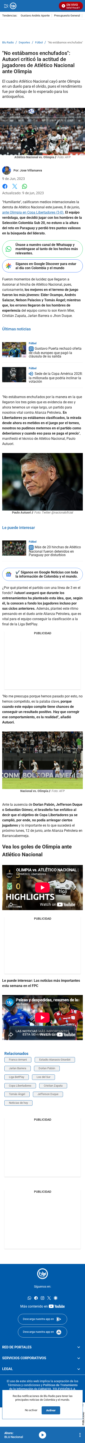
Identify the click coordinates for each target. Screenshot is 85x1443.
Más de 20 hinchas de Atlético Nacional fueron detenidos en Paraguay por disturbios (55, 551)
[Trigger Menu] (6, 5)
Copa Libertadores (20, 1085)
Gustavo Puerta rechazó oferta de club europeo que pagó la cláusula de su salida (55, 353)
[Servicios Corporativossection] (79, 1358)
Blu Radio (8, 42)
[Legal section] (79, 1369)
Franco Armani (18, 1059)
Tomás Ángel (17, 1094)
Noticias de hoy (18, 1102)
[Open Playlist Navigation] (80, 1435)
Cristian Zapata (53, 1085)
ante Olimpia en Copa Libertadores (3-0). (33, 212)
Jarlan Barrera (17, 1068)
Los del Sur (43, 1077)
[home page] (42, 1273)
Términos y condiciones (24, 1385)
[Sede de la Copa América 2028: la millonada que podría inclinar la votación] (14, 374)
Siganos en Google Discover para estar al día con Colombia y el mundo (45, 266)
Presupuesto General (67, 15)
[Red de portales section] (79, 1347)
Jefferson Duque (47, 1094)
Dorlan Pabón (47, 1068)
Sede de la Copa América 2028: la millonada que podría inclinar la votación (56, 378)
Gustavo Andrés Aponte (35, 15)
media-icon (42, 1435)
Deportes (24, 42)
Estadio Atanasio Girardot (54, 1059)
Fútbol (39, 42)
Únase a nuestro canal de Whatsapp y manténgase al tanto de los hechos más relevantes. (46, 249)
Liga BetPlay (16, 1077)
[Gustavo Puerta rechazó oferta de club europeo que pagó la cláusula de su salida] (14, 349)
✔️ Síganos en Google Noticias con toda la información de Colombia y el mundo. (46, 574)
